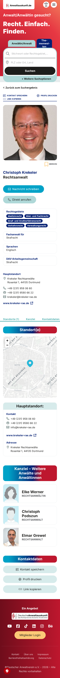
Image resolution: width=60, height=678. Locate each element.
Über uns (28, 654)
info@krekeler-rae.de (23, 427)
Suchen (30, 70)
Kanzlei (30, 319)
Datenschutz (45, 658)
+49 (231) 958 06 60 (19, 288)
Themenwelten (44, 43)
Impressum (43, 654)
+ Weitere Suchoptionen (36, 78)
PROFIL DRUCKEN (49, 95)
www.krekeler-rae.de (16, 303)
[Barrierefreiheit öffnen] (46, 5)
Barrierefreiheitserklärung (21, 658)
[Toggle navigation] (54, 5)
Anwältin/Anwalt (22, 43)
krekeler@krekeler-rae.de (22, 296)
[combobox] (30, 53)
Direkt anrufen (21, 199)
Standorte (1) (11, 319)
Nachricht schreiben (25, 189)
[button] (30, 363)
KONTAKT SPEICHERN (17, 95)
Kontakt (15, 654)
